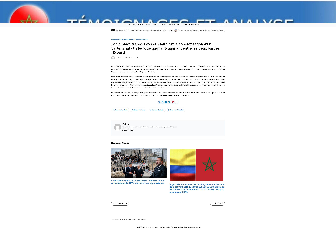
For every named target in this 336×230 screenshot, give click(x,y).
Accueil (127, 24)
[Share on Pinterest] (172, 101)
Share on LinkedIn (158, 110)
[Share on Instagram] (169, 101)
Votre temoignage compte (192, 24)
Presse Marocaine (160, 24)
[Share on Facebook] (159, 101)
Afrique (148, 24)
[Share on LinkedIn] (166, 101)
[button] (176, 102)
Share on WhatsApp (177, 110)
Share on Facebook (121, 110)
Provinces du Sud (175, 24)
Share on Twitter (139, 110)
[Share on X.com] (162, 101)
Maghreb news (138, 24)
